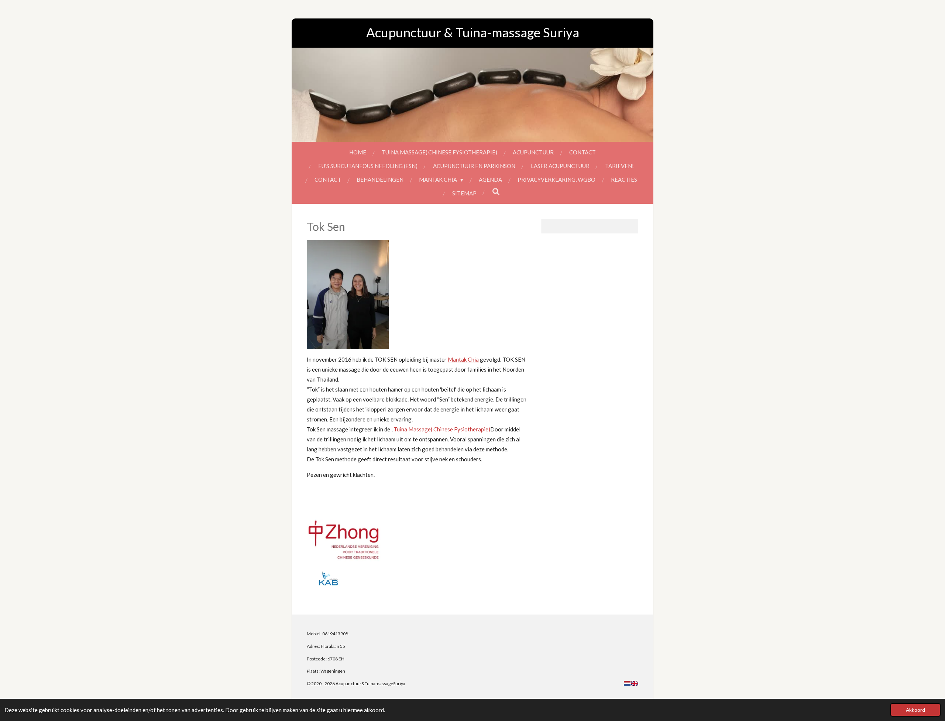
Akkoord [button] (915, 710)
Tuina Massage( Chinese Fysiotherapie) (442, 429)
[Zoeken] (496, 192)
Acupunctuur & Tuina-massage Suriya (472, 32)
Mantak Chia (463, 359)
